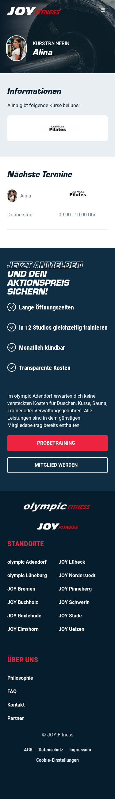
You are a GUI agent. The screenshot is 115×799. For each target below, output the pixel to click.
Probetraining (56, 443)
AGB (28, 750)
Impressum (80, 750)
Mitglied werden (56, 465)
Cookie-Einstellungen (57, 760)
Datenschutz (51, 750)
